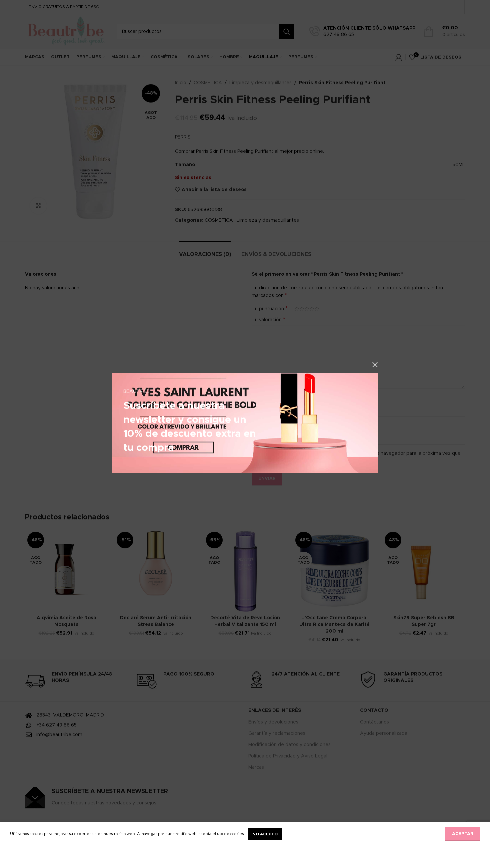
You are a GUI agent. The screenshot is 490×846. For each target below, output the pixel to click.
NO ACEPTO (265, 834)
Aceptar (462, 834)
